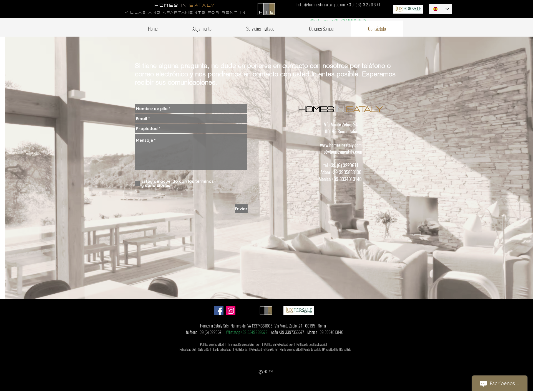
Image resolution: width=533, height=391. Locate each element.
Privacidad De (187, 349)
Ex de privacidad (222, 349)
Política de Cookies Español (311, 344)
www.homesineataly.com (341, 144)
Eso (258, 344)
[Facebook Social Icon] (218, 310)
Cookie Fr (271, 349)
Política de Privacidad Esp (278, 344)
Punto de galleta (312, 349)
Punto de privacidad (291, 349)
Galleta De (203, 349)
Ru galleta (345, 349)
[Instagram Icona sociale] (230, 310)
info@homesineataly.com (321, 4)
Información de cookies (241, 344)
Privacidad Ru (330, 349)
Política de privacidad (212, 344)
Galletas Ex (241, 349)
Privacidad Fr (257, 349)
